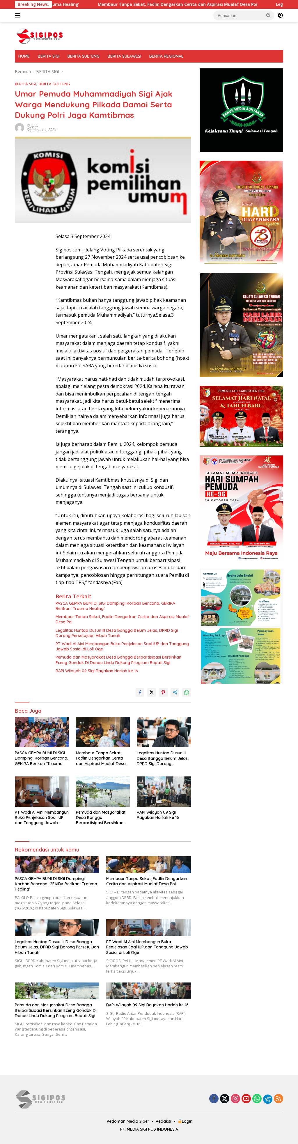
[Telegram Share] (175, 692)
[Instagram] (235, 1099)
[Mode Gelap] (280, 15)
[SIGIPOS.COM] (39, 35)
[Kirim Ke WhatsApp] (186, 692)
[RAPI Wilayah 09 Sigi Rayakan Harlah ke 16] (164, 791)
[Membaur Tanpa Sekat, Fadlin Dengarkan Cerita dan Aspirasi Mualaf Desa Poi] (103, 732)
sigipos (32, 125)
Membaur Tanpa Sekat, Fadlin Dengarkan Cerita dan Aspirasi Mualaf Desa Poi (134, 4)
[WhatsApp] (257, 1099)
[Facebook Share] (140, 692)
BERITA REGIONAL (166, 56)
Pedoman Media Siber (128, 1121)
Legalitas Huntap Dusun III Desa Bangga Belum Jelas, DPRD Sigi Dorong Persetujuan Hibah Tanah (117, 633)
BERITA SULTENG (84, 56)
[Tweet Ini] (151, 692)
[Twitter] (224, 1099)
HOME (24, 56)
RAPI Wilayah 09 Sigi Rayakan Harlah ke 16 (97, 670)
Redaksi (163, 1121)
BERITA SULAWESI (124, 56)
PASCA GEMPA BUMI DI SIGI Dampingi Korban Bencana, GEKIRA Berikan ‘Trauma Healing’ (115, 606)
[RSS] (278, 1099)
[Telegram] (267, 1099)
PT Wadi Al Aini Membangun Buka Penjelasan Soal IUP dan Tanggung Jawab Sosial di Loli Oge (122, 646)
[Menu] (19, 15)
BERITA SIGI (48, 56)
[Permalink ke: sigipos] (19, 127)
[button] (268, 15)
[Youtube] (246, 1099)
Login (187, 1121)
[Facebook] (214, 1099)
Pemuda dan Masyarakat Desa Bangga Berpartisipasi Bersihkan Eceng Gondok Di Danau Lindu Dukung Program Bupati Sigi (118, 660)
